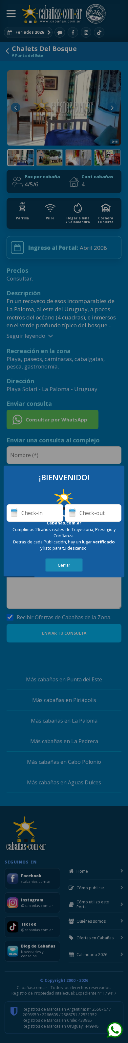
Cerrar (64, 565)
